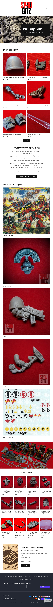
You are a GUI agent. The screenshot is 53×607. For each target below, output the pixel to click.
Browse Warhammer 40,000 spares (26, 176)
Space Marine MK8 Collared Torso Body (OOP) (12, 134)
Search (5, 576)
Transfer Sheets (7, 437)
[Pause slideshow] (32, 44)
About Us (15, 576)
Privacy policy (27, 602)
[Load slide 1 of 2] (24, 45)
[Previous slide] (20, 44)
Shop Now (25, 565)
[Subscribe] (25, 586)
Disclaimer (31, 579)
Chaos (5, 336)
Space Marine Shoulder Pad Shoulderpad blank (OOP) (13, 77)
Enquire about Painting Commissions (40, 576)
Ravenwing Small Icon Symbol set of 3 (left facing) (37, 77)
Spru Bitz (15, 602)
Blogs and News (27, 576)
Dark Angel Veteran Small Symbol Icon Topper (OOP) (37, 105)
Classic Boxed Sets (8, 235)
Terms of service (40, 602)
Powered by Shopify (20, 602)
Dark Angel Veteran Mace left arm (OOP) (11, 105)
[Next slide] (29, 44)
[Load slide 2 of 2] (26, 45)
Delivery (10, 576)
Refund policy (33, 602)
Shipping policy (47, 602)
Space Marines (7, 286)
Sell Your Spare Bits (24, 579)
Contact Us (20, 576)
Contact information (46, 604)
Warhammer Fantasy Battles (10, 387)
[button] (2, 8)
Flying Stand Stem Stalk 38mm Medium (34, 134)
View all (26, 140)
